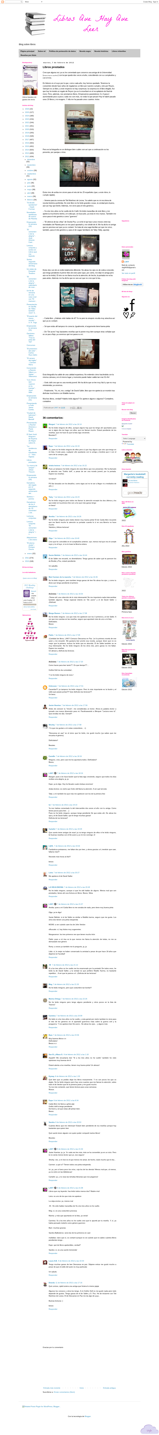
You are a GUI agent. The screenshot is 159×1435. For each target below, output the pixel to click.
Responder (53, 438)
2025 (27, 112)
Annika (52, 516)
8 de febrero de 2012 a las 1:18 (76, 1054)
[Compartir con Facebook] (78, 408)
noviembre (31, 165)
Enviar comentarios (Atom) (64, 1392)
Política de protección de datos (62, 51)
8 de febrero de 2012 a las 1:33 (67, 1076)
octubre (30, 170)
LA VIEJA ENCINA (56, 887)
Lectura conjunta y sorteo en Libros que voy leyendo (32, 251)
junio (29, 186)
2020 (27, 129)
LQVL (51, 846)
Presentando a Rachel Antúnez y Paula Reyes (32, 427)
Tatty (51, 497)
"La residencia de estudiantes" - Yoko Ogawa (32, 451)
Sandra (52, 1122)
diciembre (31, 159)
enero (29, 553)
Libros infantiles (119, 51)
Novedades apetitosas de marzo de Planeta (32, 215)
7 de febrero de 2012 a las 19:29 (69, 829)
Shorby (52, 725)
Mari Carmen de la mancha (60, 577)
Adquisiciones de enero (32, 539)
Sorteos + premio (30, 498)
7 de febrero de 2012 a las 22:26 (74, 999)
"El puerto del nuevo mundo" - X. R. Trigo (32, 319)
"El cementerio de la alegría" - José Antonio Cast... (31, 236)
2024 (27, 116)
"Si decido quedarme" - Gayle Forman (32, 206)
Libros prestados (31, 461)
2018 (27, 136)
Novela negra (85, 51)
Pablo (51, 635)
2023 (27, 119)
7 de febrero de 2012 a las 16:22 (74, 465)
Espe (51, 446)
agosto (30, 179)
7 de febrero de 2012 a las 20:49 (77, 887)
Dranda (52, 1283)
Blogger (88, 1416)
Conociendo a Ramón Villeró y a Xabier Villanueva (32, 372)
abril (29, 193)
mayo (29, 189)
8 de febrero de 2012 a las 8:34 (66, 1100)
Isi (50, 805)
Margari (52, 424)
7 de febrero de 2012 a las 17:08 (74, 613)
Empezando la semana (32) (32, 224)
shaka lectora (54, 465)
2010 (27, 561)
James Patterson (134, 482)
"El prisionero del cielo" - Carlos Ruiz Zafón (32, 352)
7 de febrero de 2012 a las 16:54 (70, 594)
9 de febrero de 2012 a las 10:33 (71, 1261)
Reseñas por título (28, 55)
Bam (50, 1035)
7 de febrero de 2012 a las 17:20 (70, 662)
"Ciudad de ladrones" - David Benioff (32, 416)
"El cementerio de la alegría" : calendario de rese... (32, 282)
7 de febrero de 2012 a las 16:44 (74, 555)
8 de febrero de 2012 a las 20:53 (68, 1122)
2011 (27, 558)
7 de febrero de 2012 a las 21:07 (70, 904)
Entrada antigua (109, 1388)
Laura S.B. (53, 1261)
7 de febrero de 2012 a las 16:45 (85, 577)
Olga (51, 538)
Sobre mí (41, 51)
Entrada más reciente (51, 1388)
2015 (27, 146)
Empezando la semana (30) (32, 477)
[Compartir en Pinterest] (81, 408)
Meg (50, 984)
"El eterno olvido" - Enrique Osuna (31, 546)
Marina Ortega (55, 999)
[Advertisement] (79, 1367)
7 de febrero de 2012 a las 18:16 (69, 756)
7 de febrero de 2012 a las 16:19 (67, 446)
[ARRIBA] (149, 1429)
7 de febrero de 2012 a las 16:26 (68, 516)
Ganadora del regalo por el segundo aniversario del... (32, 488)
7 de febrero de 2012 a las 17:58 (68, 725)
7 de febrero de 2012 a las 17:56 (74, 705)
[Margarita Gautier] (123, 426)
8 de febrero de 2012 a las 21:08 (70, 1188)
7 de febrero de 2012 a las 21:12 (65, 965)
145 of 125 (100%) (29, 607)
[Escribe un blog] (73, 408)
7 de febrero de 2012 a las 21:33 (66, 984)
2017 (27, 140)
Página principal (27, 51)
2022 (27, 122)
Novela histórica (101, 51)
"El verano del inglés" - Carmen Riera (32, 361)
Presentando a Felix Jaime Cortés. (32, 406)
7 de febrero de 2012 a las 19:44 (67, 846)
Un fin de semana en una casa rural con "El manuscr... (32, 296)
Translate (130, 444)
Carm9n (52, 756)
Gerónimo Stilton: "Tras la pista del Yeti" (31, 337)
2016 (27, 143)
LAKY (51, 773)
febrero (30, 200)
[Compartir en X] (76, 408)
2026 (27, 109)
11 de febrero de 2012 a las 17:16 (69, 1283)
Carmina (52, 1016)
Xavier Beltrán (54, 555)
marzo (30, 196)
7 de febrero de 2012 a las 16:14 (69, 424)
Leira (51, 873)
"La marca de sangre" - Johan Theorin (32, 469)
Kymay (51, 1076)
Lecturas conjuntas (31, 517)
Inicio (82, 1388)
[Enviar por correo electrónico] (71, 408)
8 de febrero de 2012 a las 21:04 (70, 1149)
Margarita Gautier (127, 423)
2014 (27, 150)
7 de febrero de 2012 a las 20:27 (67, 873)
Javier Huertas (55, 705)
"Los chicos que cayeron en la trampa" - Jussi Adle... (31, 386)
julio (29, 183)
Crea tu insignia (126, 429)
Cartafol (52, 829)
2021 (27, 126)
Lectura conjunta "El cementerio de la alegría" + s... (31, 528)
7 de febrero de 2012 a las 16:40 (66, 538)
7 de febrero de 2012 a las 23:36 (66, 1035)
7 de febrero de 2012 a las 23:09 (69, 1016)
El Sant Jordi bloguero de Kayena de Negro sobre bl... (32, 438)
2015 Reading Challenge (29, 586)
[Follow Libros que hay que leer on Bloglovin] (132, 286)
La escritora (132, 480)
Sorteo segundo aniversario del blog (32, 262)
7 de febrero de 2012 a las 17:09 (67, 635)
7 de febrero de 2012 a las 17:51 (70, 686)
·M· (50, 965)
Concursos (31, 345)
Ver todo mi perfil (128, 273)
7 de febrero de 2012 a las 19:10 (64, 805)
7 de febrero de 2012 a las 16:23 (67, 497)
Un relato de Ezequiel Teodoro (31, 271)
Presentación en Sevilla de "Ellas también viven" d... (32, 308)
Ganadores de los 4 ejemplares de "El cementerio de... (32, 507)
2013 (27, 153)
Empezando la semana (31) (32, 328)
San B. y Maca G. (56, 1054)
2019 (27, 133)
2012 (27, 156)
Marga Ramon (54, 613)
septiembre (31, 174)
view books (33, 609)
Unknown (53, 686)
